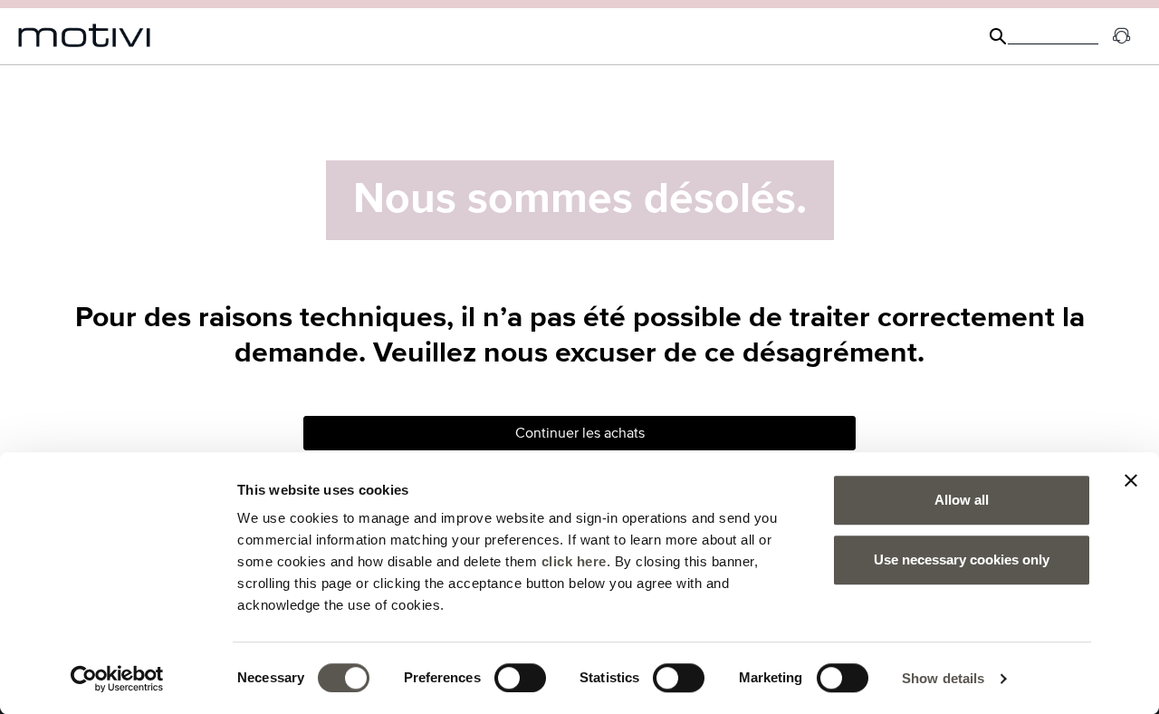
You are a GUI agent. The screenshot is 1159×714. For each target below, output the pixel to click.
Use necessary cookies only (961, 559)
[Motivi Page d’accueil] (85, 36)
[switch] (520, 677)
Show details (943, 678)
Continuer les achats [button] (580, 433)
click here (574, 561)
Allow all (961, 499)
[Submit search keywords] (998, 36)
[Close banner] (1131, 480)
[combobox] (1053, 36)
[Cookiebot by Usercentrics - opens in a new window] (117, 678)
